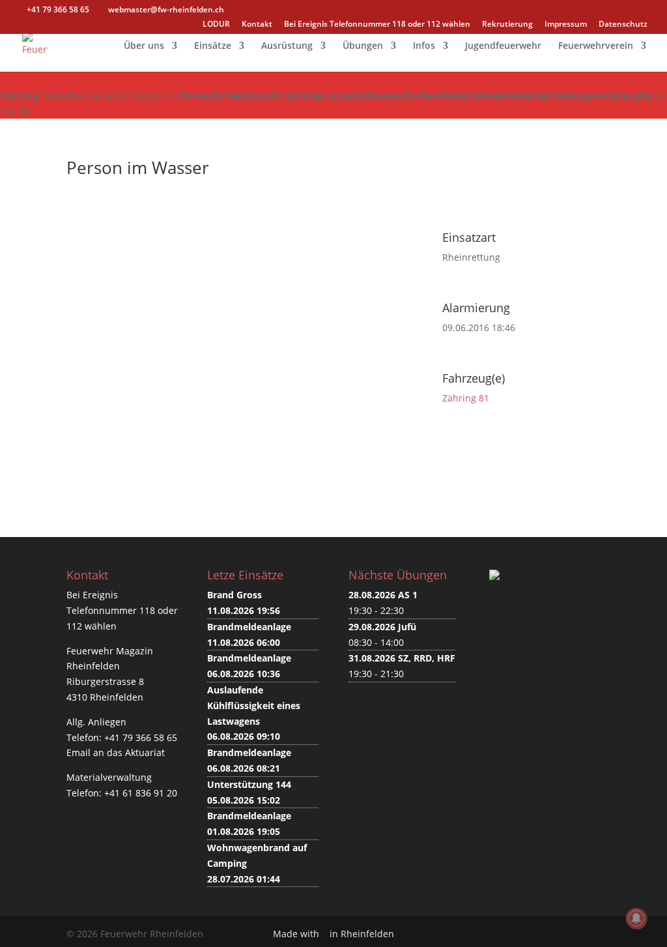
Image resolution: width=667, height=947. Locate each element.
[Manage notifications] (636, 918)
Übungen (363, 46)
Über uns (144, 46)
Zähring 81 (465, 398)
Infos (424, 46)
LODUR (216, 24)
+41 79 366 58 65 (140, 737)
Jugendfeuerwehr (503, 46)
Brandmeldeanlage (249, 626)
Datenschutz (623, 24)
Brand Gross (234, 595)
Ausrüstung (287, 46)
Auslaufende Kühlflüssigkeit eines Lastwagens (253, 705)
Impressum (566, 24)
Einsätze (212, 46)
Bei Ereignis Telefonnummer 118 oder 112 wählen (377, 24)
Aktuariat (145, 752)
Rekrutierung (507, 24)
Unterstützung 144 (249, 784)
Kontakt (257, 24)
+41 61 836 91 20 (140, 793)
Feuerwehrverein (595, 46)
